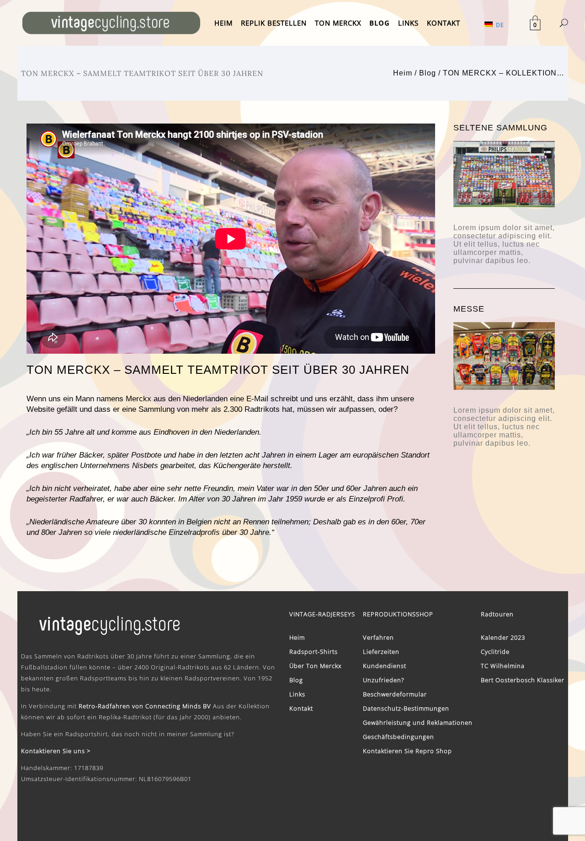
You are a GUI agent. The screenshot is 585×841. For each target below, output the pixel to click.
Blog (427, 73)
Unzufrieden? (383, 680)
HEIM (223, 22)
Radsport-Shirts (313, 651)
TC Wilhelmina (503, 666)
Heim (402, 73)
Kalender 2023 (503, 637)
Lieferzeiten (381, 651)
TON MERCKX (338, 22)
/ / (478, 73)
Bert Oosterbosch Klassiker (522, 680)
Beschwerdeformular (395, 694)
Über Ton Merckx (315, 666)
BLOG (379, 22)
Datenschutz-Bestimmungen (406, 708)
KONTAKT (443, 22)
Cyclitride (495, 651)
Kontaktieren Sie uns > (55, 751)
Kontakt (301, 708)
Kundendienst (384, 666)
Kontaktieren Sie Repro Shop (407, 751)
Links (297, 694)
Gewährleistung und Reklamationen (418, 722)
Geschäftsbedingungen (398, 737)
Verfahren (378, 637)
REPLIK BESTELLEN (274, 22)
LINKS (408, 22)
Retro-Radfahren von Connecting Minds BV (145, 706)
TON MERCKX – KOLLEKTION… (503, 73)
